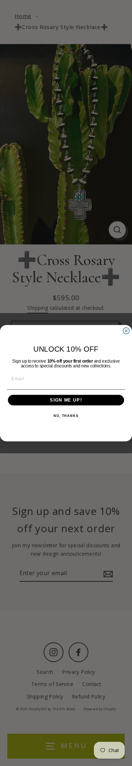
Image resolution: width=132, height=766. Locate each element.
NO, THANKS (66, 416)
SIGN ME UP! (66, 399)
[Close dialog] (126, 330)
